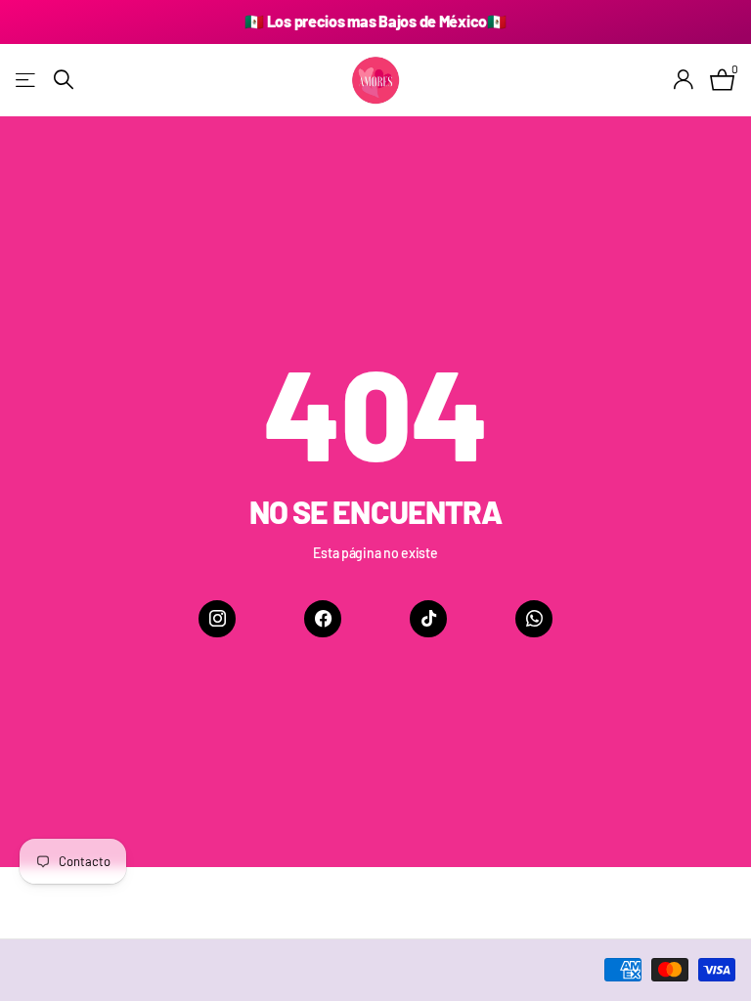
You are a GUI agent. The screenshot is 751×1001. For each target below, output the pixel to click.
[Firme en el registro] (684, 80)
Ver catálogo (27, 79)
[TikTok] (428, 618)
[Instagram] (217, 618)
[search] (63, 80)
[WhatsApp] (533, 618)
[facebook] (322, 618)
